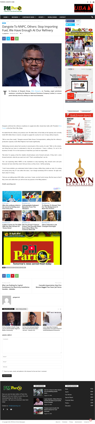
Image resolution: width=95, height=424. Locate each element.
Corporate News (28, 17)
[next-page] (61, 309)
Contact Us (86, 422)
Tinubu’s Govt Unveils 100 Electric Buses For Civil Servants (51, 409)
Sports (41, 17)
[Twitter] (91, 2)
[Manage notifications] (90, 419)
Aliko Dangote (36, 91)
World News (52, 17)
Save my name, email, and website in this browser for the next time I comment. (25, 371)
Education (68, 405)
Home (6, 17)
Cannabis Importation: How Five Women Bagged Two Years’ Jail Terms (48, 286)
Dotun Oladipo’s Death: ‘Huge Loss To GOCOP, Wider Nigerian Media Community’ (11, 328)
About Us (58, 422)
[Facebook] (88, 2)
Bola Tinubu (18, 267)
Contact (63, 17)
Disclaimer (64, 422)
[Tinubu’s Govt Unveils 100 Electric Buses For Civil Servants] (38, 410)
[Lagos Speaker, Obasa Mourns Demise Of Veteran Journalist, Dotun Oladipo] (38, 401)
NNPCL (23, 267)
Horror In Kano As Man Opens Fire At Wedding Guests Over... (52, 391)
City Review (68, 394)
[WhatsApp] (17, 38)
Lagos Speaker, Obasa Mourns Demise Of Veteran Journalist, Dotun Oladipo (53, 400)
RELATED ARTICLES (8, 309)
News (7, 21)
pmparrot (6, 33)
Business (15, 17)
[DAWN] (79, 172)
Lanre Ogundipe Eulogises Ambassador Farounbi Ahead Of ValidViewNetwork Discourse (52, 328)
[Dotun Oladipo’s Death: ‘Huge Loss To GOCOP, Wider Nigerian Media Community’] (11, 319)
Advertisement (78, 422)
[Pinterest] (12, 38)
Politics (67, 403)
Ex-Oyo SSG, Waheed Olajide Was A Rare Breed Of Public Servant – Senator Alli (31, 328)
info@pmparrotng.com (15, 405)
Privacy (71, 422)
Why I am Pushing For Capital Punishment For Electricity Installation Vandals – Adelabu (15, 287)
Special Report (69, 397)
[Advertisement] (32, 112)
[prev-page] (58, 309)
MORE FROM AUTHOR (21, 309)
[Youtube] (93, 2)
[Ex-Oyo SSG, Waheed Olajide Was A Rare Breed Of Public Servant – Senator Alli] (32, 319)
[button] (92, 17)
